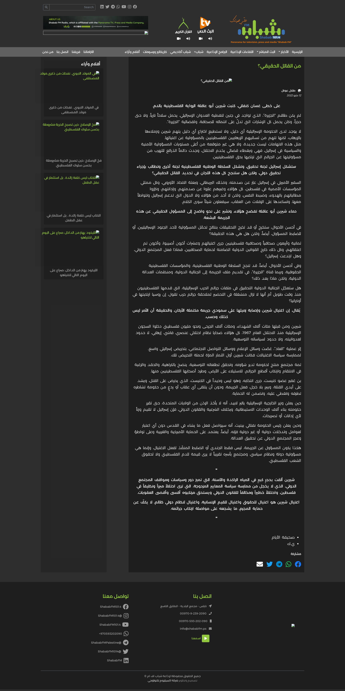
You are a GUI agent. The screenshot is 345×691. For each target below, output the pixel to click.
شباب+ (198, 52)
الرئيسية (297, 52)
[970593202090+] (118, 7)
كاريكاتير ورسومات (155, 52)
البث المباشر (267, 52)
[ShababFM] (102, 7)
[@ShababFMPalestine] (113, 7)
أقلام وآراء (132, 52)
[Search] (46, 7)
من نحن (47, 52)
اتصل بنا (62, 52)
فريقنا (76, 52)
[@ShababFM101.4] (129, 7)
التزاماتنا (88, 52)
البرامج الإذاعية (217, 52)
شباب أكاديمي (180, 52)
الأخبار (285, 52)
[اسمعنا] (210, 38)
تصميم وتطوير (172, 680)
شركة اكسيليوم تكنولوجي (163, 680)
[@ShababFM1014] (107, 7)
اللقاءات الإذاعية (242, 52)
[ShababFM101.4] (135, 7)
